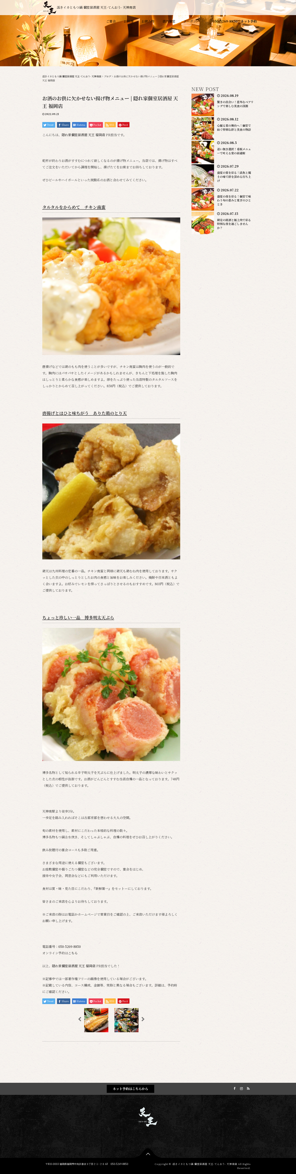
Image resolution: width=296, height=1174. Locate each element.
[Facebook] (234, 1088)
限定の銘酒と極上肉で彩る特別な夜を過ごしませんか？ (234, 224)
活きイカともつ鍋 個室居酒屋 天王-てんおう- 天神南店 (96, 7)
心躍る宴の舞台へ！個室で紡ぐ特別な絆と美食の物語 (234, 127)
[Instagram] (241, 1088)
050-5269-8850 (224, 21)
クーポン (189, 21)
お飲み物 (148, 21)
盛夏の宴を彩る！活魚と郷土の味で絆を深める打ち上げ (234, 177)
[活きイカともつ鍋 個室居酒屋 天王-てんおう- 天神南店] (148, 1116)
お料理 (129, 21)
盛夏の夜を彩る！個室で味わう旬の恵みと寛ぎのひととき (234, 200)
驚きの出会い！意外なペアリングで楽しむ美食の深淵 (235, 104)
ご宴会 (111, 21)
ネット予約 (249, 21)
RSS (248, 1088)
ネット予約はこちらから (130, 1088)
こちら (73, 953)
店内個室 (168, 21)
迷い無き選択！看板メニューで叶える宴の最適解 (234, 151)
